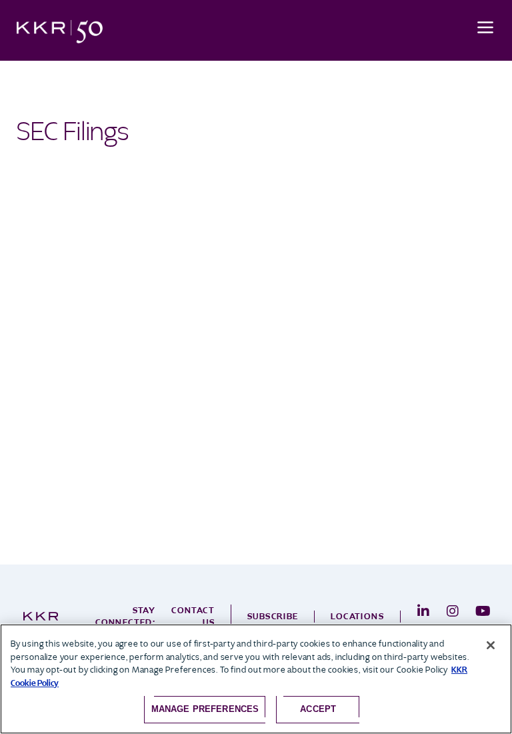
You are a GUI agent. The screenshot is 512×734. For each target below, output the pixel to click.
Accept (318, 709)
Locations (357, 616)
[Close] (490, 645)
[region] (256, 679)
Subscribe (273, 616)
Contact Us (193, 616)
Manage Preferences (205, 709)
